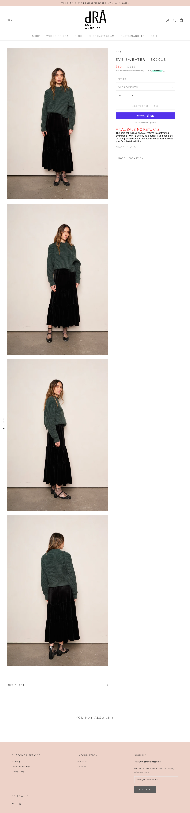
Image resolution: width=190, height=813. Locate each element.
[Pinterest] (135, 147)
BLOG (78, 36)
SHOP (36, 36)
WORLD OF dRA (57, 36)
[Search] (174, 20)
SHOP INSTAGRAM (101, 36)
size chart (81, 766)
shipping (16, 761)
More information (131, 158)
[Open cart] (181, 20)
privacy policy (18, 771)
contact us (82, 761)
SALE (154, 36)
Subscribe (145, 789)
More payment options (145, 122)
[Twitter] (131, 147)
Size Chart (16, 685)
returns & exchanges (21, 766)
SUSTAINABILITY (132, 36)
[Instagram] (20, 803)
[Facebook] (127, 147)
